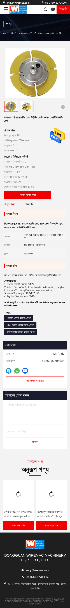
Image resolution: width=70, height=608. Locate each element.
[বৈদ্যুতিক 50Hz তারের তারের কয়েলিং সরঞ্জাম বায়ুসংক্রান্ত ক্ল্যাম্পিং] (18, 494)
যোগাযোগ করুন (35, 381)
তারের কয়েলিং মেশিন (25, 33)
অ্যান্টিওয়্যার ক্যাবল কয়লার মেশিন (20, 332)
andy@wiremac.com (18, 2)
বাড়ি (4, 33)
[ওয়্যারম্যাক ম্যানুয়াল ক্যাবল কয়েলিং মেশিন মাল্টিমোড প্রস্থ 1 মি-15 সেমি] (51, 494)
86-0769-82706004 (56, 2)
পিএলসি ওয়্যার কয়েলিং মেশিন (19, 318)
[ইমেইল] (25, 370)
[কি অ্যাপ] (17, 371)
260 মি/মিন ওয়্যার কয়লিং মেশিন (20, 325)
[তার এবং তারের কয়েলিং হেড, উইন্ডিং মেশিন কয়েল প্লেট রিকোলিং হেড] (34, 73)
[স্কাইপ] (8, 370)
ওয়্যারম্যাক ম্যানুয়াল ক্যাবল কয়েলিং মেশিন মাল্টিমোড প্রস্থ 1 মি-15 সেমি (50, 514)
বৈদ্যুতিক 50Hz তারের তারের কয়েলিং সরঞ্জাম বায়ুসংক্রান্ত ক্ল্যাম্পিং (18, 514)
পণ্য (12, 33)
